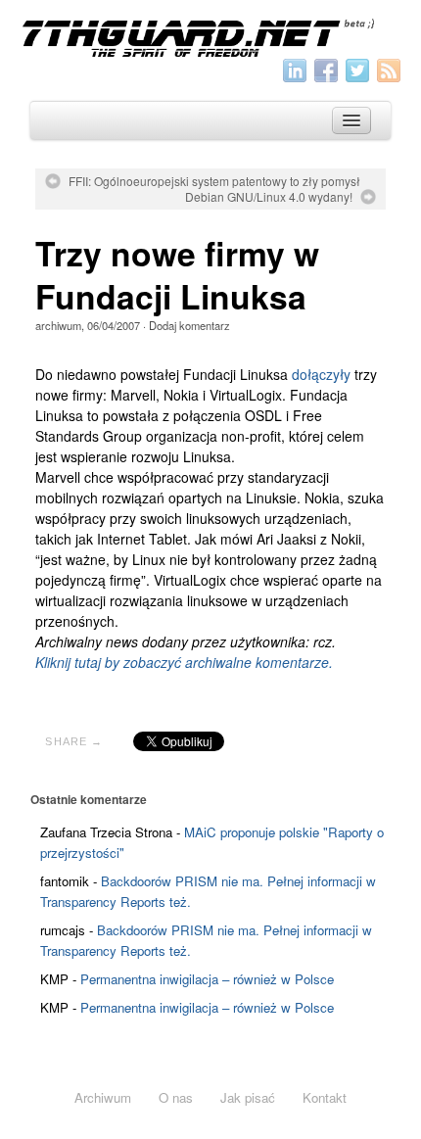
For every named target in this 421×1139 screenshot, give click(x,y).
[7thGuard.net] (210, 36)
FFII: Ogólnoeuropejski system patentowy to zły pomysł (214, 181)
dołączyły (321, 374)
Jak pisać (247, 1097)
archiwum (58, 325)
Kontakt (325, 1097)
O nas (176, 1097)
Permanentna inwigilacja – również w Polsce (207, 979)
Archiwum (102, 1097)
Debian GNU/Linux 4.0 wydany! (268, 197)
